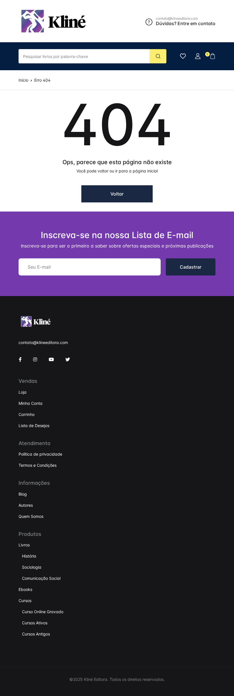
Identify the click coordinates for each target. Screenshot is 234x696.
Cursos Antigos (36, 633)
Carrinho (27, 414)
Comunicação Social (41, 578)
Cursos (25, 600)
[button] (197, 56)
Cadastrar (190, 267)
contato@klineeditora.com (43, 342)
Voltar (117, 194)
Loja (23, 392)
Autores (26, 505)
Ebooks (25, 589)
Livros (24, 544)
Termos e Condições (38, 465)
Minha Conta (31, 403)
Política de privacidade (40, 454)
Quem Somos (31, 516)
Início (23, 80)
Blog (23, 494)
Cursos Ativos (34, 622)
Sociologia (31, 567)
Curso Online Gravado (42, 611)
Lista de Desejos (34, 425)
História (29, 556)
